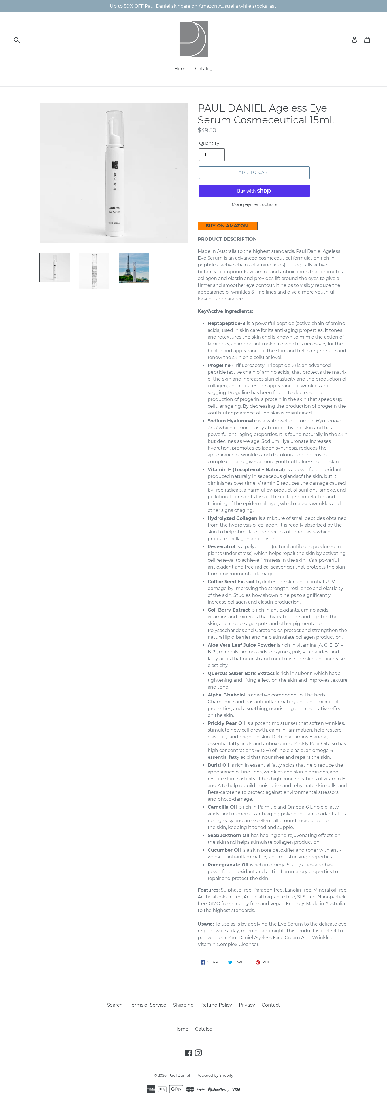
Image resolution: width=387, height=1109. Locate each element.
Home (181, 68)
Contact (271, 1005)
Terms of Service (147, 1005)
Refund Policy (216, 1005)
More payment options (254, 204)
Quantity (209, 143)
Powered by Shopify (215, 1075)
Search (115, 1005)
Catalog (204, 68)
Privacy (247, 1005)
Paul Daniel (179, 1075)
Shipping (183, 1005)
